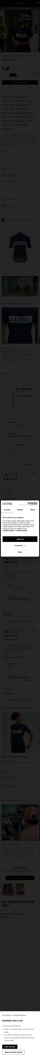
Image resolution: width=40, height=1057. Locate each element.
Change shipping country (13, 1052)
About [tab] (32, 510)
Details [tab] (20, 510)
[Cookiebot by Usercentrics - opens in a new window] (28, 503)
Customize (19, 545)
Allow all (20, 539)
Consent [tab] (7, 510)
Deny (20, 552)
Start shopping (9, 1047)
